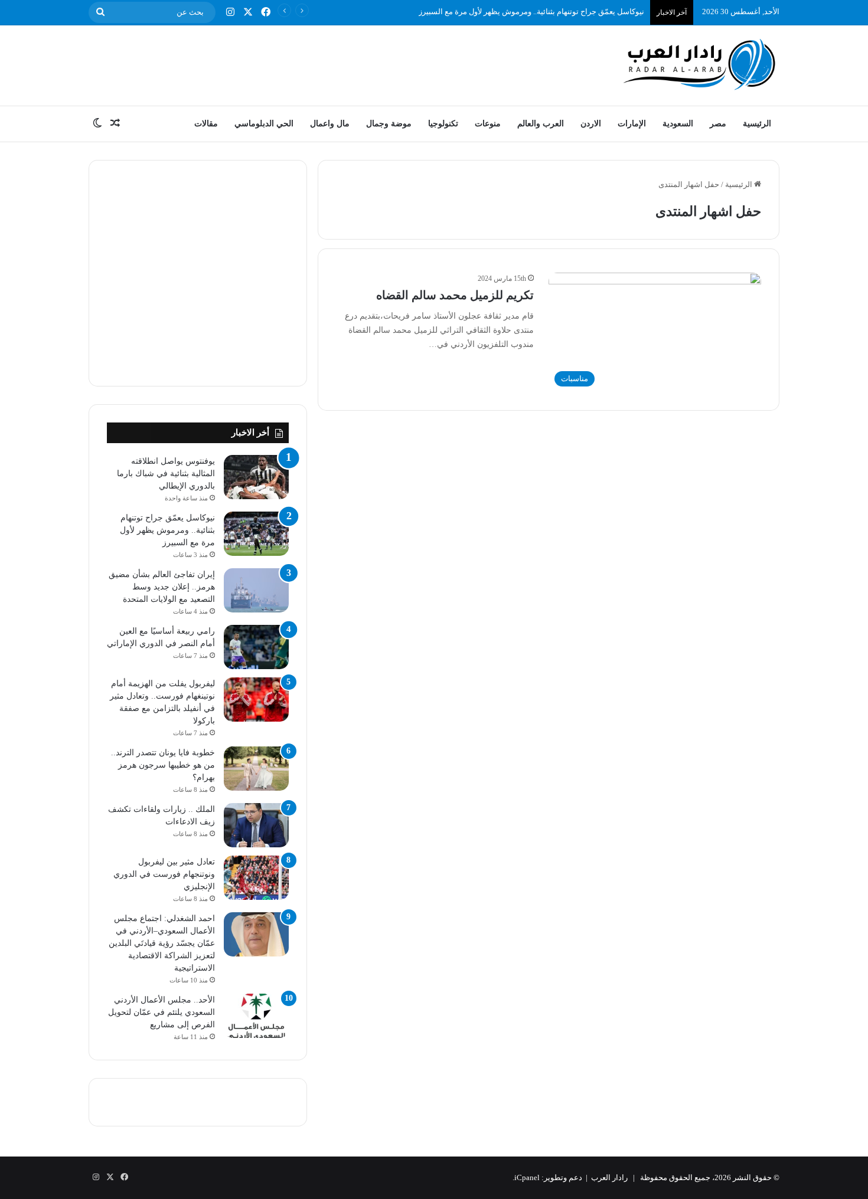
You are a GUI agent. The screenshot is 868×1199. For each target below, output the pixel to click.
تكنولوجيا (443, 123)
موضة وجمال (389, 123)
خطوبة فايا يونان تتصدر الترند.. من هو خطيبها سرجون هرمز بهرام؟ (163, 765)
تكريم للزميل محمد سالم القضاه (455, 295)
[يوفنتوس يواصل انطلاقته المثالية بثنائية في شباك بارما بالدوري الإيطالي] (256, 477)
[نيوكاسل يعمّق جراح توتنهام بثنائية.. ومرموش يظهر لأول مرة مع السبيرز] (256, 534)
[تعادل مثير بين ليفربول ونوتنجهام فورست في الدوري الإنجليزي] (256, 878)
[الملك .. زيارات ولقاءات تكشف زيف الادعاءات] (256, 825)
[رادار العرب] (699, 64)
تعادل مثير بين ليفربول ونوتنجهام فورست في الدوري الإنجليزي (164, 874)
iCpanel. (526, 1177)
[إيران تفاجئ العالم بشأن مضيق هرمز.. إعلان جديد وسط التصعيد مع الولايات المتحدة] (256, 590)
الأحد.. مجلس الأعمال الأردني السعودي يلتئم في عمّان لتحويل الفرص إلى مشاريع (161, 1012)
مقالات (206, 123)
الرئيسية (757, 123)
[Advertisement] (316, 63)
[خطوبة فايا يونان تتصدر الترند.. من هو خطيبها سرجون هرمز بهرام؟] (256, 768)
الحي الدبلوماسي (263, 123)
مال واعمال (330, 123)
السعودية (678, 123)
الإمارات (632, 123)
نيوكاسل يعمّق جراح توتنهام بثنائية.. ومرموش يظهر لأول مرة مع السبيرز (531, 11)
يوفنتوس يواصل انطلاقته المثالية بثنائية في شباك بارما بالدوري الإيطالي (166, 473)
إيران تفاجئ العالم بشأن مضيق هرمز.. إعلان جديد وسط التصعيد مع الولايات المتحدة (162, 587)
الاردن (590, 123)
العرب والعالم (540, 123)
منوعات (488, 123)
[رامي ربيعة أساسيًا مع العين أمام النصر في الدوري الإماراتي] (256, 647)
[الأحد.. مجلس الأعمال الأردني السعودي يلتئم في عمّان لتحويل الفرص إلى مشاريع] (256, 1016)
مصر (718, 123)
